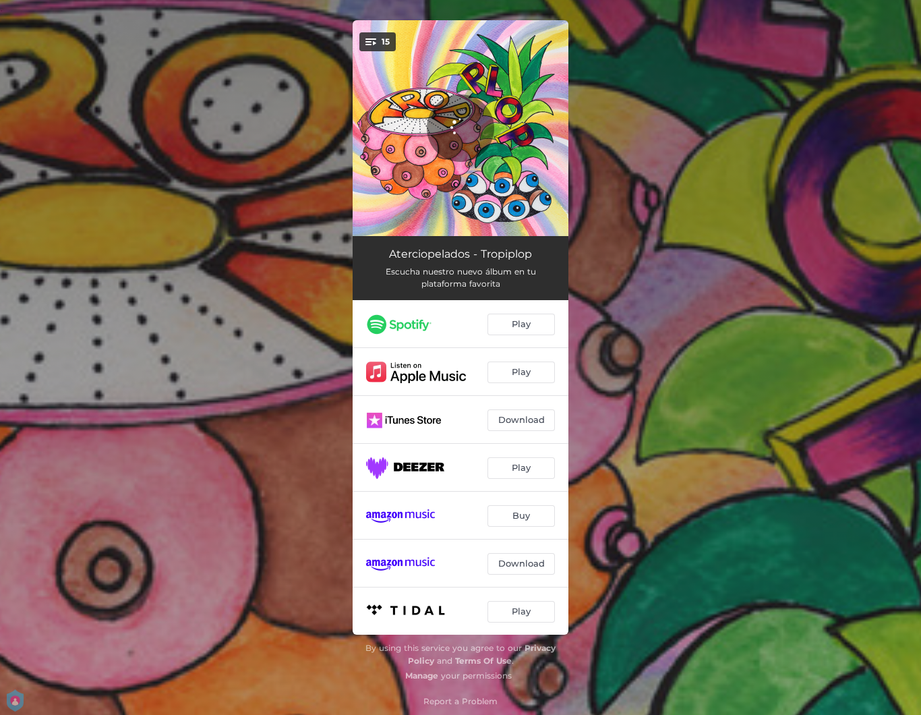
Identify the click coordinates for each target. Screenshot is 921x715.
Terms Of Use (483, 661)
